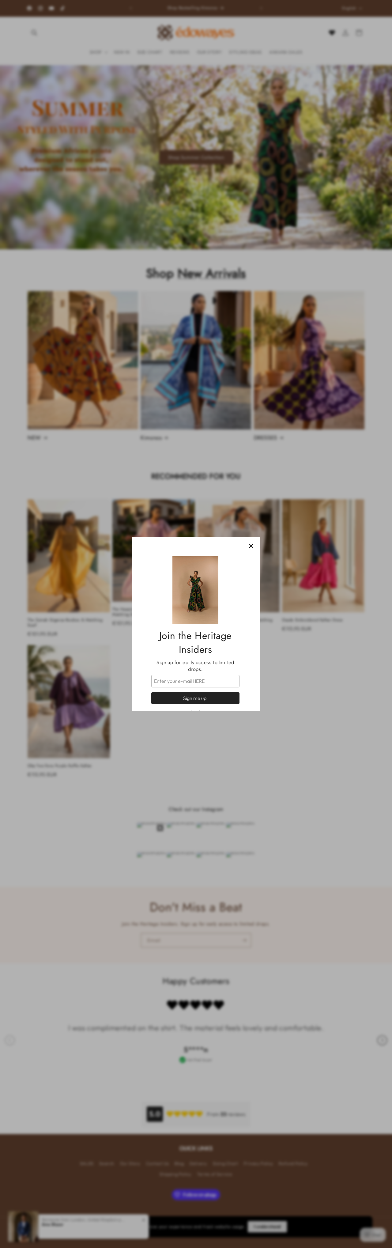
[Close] (251, 546)
